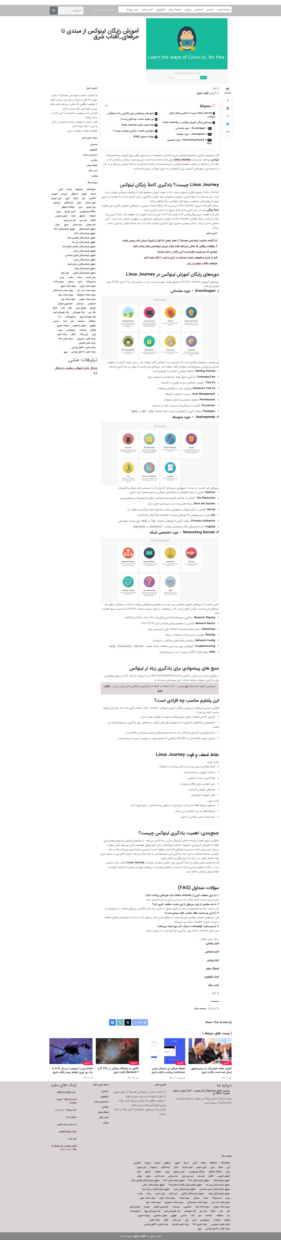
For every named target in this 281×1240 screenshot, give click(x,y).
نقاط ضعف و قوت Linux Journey (137, 125)
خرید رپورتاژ (71, 1109)
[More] (228, 132)
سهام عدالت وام (68, 299)
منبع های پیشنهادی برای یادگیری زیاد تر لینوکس (130, 113)
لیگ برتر (92, 312)
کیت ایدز (72, 1138)
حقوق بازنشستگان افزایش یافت (81, 238)
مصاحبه (81, 321)
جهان (57, 224)
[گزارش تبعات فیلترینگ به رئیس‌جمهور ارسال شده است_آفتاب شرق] (210, 1051)
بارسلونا (56, 202)
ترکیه (73, 216)
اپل (83, 198)
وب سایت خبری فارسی (66, 1124)
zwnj (69, 189)
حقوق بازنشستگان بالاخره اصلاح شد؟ (79, 246)
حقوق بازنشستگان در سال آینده (81, 264)
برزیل (58, 211)
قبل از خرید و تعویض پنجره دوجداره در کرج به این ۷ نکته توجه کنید (180, 257)
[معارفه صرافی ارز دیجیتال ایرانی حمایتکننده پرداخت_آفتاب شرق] (163, 1051)
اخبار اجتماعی (212, 952)
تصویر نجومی (61, 216)
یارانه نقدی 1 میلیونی (86, 338)
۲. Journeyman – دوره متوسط (192, 134)
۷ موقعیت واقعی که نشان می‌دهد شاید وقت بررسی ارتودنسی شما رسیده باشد (175, 246)
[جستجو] (54, 10)
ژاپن (94, 334)
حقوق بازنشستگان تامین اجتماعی (80, 255)
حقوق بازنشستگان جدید (85, 259)
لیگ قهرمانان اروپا (88, 316)
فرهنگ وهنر (212, 968)
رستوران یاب (71, 1116)
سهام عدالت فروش (87, 299)
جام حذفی (77, 224)
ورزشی (94, 175)
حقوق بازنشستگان (87, 229)
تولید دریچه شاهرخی (67, 1131)
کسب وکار (213, 985)
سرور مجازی (59, 1109)
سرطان (71, 281)
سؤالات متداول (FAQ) (143, 136)
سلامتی (94, 160)
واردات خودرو (62, 325)
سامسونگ (91, 281)
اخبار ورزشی (213, 960)
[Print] (228, 124)
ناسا (65, 321)
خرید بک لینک (70, 1099)
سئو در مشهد (65, 1149)
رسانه (79, 277)
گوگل (73, 334)
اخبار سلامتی (212, 943)
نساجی (56, 321)
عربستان (80, 303)
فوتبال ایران (81, 308)
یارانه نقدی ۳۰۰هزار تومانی (84, 347)
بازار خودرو (91, 207)
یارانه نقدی (62, 334)
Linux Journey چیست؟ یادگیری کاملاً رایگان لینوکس (192, 114)
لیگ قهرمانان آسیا (61, 312)
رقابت (70, 277)
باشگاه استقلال (68, 207)
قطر (70, 308)
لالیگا (55, 308)
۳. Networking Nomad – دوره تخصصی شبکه (189, 141)
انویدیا (54, 194)
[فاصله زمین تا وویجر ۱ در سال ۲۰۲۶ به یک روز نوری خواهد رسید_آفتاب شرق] (71, 1051)
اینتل (79, 202)
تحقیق (82, 216)
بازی (81, 207)
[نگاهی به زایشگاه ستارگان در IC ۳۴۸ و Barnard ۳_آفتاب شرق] (117, 1051)
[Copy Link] (228, 116)
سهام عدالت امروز (68, 286)
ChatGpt (91, 189)
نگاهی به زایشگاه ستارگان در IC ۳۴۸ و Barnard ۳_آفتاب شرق (118, 1070)
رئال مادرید (91, 277)
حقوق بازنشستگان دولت (85, 268)
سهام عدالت (58, 281)
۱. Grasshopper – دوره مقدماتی (191, 128)
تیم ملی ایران (70, 220)
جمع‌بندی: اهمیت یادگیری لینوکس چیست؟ (133, 131)
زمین (62, 277)
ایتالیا (75, 198)
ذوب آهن (65, 273)
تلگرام (93, 220)
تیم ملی (83, 220)
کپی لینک (84, 334)
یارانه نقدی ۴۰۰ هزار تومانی (83, 352)
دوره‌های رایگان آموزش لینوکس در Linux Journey (187, 122)
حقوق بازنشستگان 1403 (85, 233)
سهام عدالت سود (65, 295)
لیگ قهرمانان (79, 312)
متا (59, 316)
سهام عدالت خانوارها (86, 295)
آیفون (84, 194)
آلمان (60, 189)
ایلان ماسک (90, 202)
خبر (186, 686)
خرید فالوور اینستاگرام (66, 1092)
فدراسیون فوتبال (65, 303)
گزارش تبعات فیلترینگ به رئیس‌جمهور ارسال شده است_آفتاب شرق (211, 1070)
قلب (63, 308)
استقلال (74, 194)
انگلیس (92, 198)
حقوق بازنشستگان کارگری (84, 273)
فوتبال (93, 308)
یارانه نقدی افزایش (87, 343)
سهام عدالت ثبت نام (86, 290)
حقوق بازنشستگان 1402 (64, 229)
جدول (66, 224)
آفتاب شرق (203, 93)
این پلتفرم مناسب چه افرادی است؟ (137, 119)
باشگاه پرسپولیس (88, 211)
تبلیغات (92, 216)
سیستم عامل (200, 1008)
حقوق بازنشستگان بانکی (84, 251)
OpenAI (79, 189)
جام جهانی (91, 224)
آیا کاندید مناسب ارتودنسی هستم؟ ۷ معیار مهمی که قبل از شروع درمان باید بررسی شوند (169, 240)
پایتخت (82, 330)
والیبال (93, 330)
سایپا (80, 281)
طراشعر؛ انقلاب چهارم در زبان (202, 263)
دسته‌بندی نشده (90, 155)
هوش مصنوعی (79, 325)
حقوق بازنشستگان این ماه (84, 242)
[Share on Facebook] (228, 100)
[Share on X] (228, 108)
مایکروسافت (70, 316)
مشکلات (92, 321)
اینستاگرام (68, 202)
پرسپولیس (70, 330)
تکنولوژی (93, 149)
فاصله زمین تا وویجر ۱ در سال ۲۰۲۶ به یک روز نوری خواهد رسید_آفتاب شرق (72, 1070)
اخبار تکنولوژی (211, 977)
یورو (65, 352)
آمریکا (93, 194)
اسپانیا (64, 194)
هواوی (93, 325)
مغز (72, 321)
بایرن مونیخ (70, 211)
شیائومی (92, 303)
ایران (67, 198)
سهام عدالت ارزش (88, 286)
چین (60, 330)
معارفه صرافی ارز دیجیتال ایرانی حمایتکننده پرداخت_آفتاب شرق (168, 1070)
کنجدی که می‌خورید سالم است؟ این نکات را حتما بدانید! (187, 252)
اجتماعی (93, 144)
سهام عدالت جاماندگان (63, 290)
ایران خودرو (56, 198)
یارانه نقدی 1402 (66, 338)
